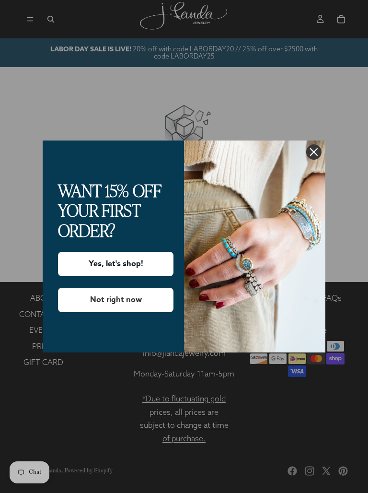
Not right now (116, 299)
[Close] (313, 152)
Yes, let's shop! (116, 264)
